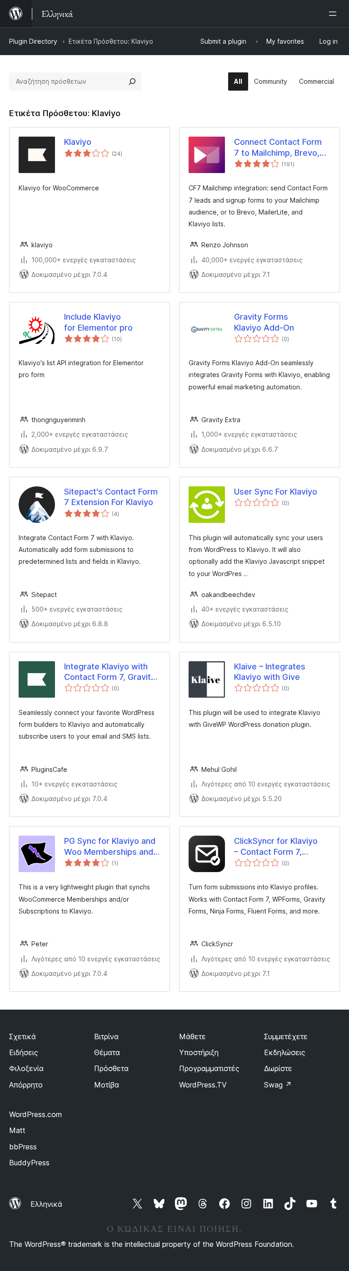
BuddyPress (29, 1162)
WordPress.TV (203, 1084)
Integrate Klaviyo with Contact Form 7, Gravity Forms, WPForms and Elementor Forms (109, 672)
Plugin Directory (33, 41)
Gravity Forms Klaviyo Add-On (264, 322)
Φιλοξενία (26, 1068)
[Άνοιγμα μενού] (334, 13)
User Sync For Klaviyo (275, 491)
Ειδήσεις (23, 1052)
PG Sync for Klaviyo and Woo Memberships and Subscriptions (109, 846)
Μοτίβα (106, 1084)
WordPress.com (35, 1114)
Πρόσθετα (111, 1068)
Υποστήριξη (199, 1052)
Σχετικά (22, 1036)
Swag (278, 1084)
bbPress (23, 1146)
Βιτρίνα (106, 1036)
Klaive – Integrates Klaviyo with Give (269, 672)
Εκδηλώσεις (284, 1052)
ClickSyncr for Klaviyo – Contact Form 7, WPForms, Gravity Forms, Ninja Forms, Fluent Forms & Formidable (276, 846)
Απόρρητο (26, 1084)
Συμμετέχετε (286, 1036)
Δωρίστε (278, 1068)
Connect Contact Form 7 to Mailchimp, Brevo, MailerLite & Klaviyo (278, 147)
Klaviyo (77, 142)
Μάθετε (192, 1036)
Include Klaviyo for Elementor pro (98, 322)
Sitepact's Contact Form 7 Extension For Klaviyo (111, 497)
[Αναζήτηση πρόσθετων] (132, 81)
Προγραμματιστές (209, 1068)
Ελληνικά (46, 1204)
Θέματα (107, 1052)
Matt (17, 1130)
